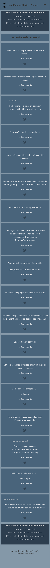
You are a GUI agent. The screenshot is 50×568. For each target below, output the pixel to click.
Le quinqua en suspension (25, 16)
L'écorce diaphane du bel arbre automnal (25, 23)
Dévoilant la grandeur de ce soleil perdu (25, 19)
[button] (44, 5)
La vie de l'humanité (25, 26)
